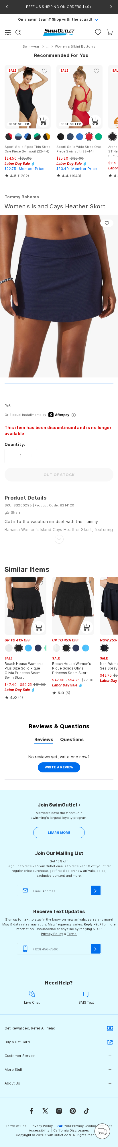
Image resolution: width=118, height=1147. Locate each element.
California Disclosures (71, 1130)
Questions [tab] (72, 740)
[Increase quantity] (31, 456)
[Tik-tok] (86, 1110)
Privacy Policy (52, 934)
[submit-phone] (96, 949)
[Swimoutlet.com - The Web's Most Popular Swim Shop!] (58, 32)
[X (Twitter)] (45, 1110)
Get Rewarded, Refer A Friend (30, 1028)
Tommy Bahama (22, 196)
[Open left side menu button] (8, 32)
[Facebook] (31, 1110)
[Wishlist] (98, 32)
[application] (102, 1131)
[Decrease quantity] (11, 456)
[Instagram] (59, 1110)
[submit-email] (96, 890)
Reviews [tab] (43, 740)
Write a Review (62, 768)
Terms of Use (16, 1126)
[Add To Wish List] (106, 223)
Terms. (72, 934)
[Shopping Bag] (109, 32)
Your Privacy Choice (80, 1126)
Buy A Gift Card (17, 1042)
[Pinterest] (72, 1110)
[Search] (18, 32)
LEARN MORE (59, 833)
